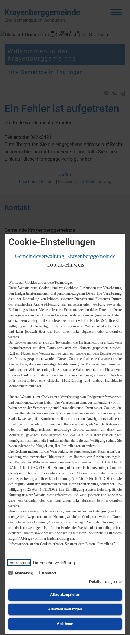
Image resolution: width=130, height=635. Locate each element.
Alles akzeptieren (65, 595)
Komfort (48, 573)
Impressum (19, 562)
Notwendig (24, 573)
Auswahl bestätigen (65, 609)
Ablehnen (65, 624)
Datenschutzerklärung (54, 562)
